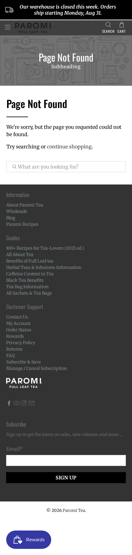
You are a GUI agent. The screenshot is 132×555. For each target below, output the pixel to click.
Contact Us (17, 317)
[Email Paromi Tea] (31, 404)
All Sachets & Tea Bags (29, 293)
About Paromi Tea (24, 205)
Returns (14, 349)
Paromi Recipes (22, 224)
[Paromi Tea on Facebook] (9, 404)
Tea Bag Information (27, 286)
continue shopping (69, 146)
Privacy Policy (20, 342)
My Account (18, 323)
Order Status (18, 330)
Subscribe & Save (23, 362)
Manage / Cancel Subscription (36, 368)
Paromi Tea (74, 510)
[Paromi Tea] (56, 28)
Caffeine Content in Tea (30, 274)
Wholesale (16, 211)
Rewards (15, 336)
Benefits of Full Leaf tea (29, 261)
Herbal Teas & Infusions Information (43, 267)
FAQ (10, 355)
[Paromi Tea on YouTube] (16, 404)
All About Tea (19, 254)
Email (14, 449)
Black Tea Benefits (25, 280)
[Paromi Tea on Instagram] (24, 404)
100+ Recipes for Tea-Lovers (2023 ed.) (45, 248)
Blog (10, 218)
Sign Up (66, 478)
